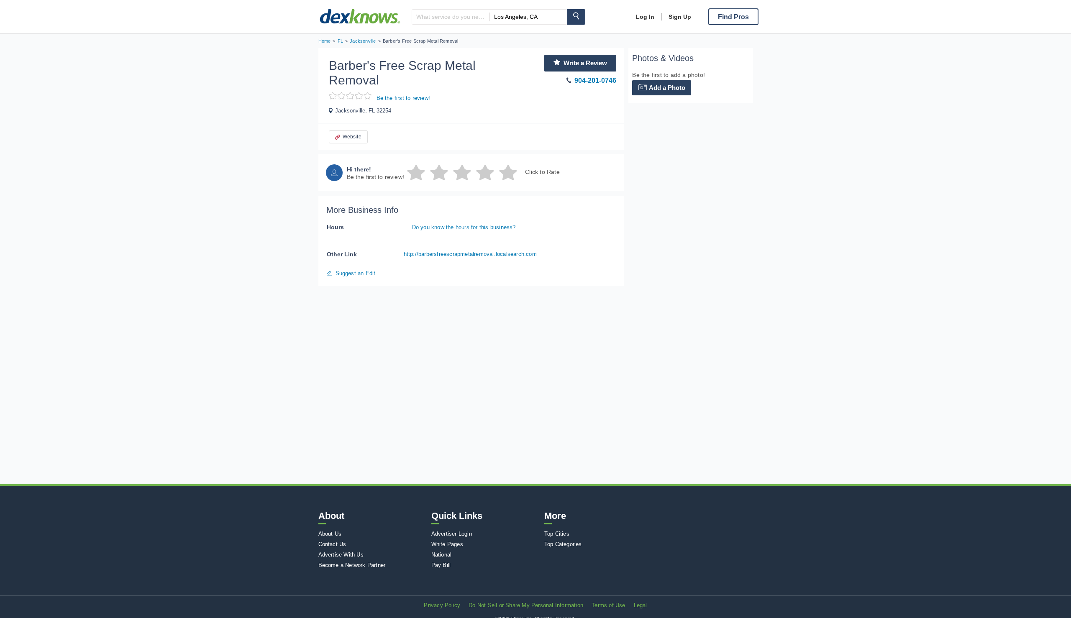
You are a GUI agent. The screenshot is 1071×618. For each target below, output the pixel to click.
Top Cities (556, 534)
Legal (640, 605)
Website (352, 137)
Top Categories (563, 544)
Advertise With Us (341, 555)
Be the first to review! (403, 98)
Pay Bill (441, 565)
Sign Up (680, 16)
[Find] (576, 17)
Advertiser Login (451, 534)
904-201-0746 (595, 80)
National (441, 555)
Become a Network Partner (352, 565)
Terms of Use (608, 605)
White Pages (447, 544)
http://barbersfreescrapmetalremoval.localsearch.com (470, 254)
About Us (330, 534)
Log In (645, 16)
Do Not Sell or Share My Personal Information (526, 605)
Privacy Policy (442, 605)
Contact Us (332, 544)
